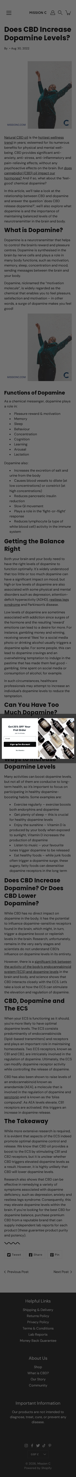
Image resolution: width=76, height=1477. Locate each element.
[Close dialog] (71, 720)
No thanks (20, 750)
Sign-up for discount (20, 744)
